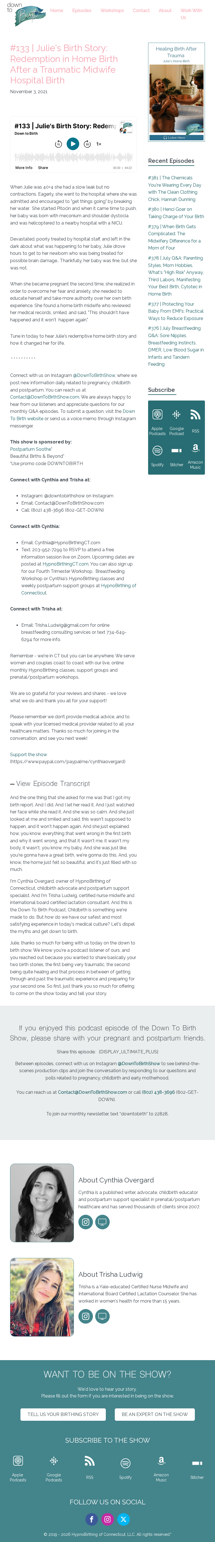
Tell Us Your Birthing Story (63, 1414)
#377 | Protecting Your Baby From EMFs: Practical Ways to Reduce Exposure (176, 311)
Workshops (112, 10)
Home (56, 10)
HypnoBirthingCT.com (65, 564)
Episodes (82, 10)
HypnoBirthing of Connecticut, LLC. (103, 1534)
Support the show (28, 754)
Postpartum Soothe (30, 449)
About (165, 10)
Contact (141, 10)
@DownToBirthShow (94, 375)
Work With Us (191, 14)
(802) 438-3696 (158, 1092)
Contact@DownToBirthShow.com (44, 397)
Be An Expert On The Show (155, 1414)
